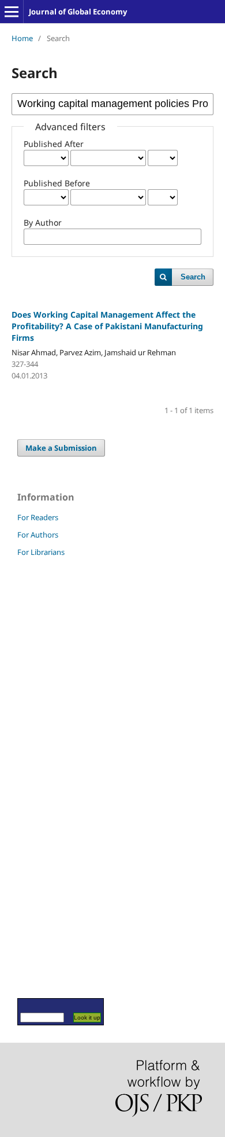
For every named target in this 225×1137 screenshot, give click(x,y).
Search (193, 277)
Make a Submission (61, 448)
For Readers (37, 517)
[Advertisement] (52, 777)
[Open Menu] (11, 11)
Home (22, 38)
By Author (43, 222)
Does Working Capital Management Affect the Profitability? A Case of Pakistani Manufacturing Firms (107, 326)
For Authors (37, 534)
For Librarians (41, 552)
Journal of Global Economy (78, 11)
